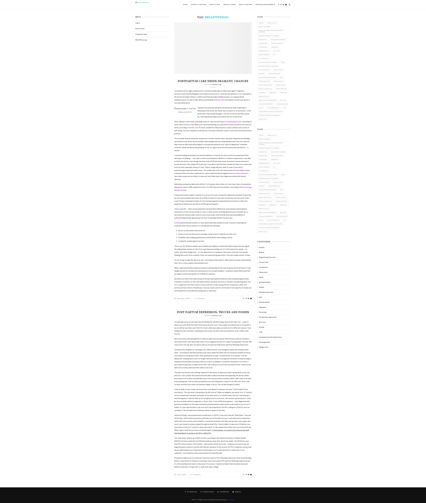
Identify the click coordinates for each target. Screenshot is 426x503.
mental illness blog (265, 89)
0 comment (201, 298)
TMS (284, 107)
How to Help (214, 4)
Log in (137, 23)
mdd (281, 77)
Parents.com (193, 128)
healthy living (278, 70)
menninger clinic (264, 81)
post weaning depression (232, 122)
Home (185, 4)
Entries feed (139, 29)
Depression (274, 47)
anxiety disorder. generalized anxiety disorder (271, 31)
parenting (283, 92)
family (283, 62)
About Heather (245, 4)
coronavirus (263, 47)
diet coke (276, 51)
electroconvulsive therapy (268, 62)
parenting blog (264, 96)
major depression (274, 73)
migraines (262, 92)
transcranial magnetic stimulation (271, 111)
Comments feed (141, 34)
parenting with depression (267, 100)
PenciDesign (230, 500)
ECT (274, 54)
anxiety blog (271, 23)
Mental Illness (229, 4)
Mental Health (278, 81)
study (178, 223)
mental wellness (281, 89)
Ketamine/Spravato (266, 292)
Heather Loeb (217, 84)
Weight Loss (263, 119)
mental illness (280, 85)
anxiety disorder (264, 26)
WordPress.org (141, 40)
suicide (261, 107)
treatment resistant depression (269, 115)
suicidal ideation (282, 104)
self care (283, 100)
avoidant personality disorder (269, 35)
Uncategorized (264, 342)
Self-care (262, 322)
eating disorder (264, 54)
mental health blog (265, 85)
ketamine (262, 73)
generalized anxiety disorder (268, 66)
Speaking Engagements (265, 4)
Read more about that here (238, 173)
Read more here (219, 100)
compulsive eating (277, 43)
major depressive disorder (267, 77)
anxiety (261, 23)
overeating (273, 92)
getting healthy (264, 70)
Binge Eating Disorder (278, 39)
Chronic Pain (263, 43)
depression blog (264, 51)
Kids (260, 297)
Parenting (262, 312)
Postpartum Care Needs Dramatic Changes (213, 81)
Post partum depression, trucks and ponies (213, 312)
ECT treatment (263, 58)
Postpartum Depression (268, 317)
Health (261, 287)
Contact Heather (198, 4)
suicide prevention (273, 107)
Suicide (261, 327)
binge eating (263, 39)
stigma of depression (266, 104)
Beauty (261, 252)
